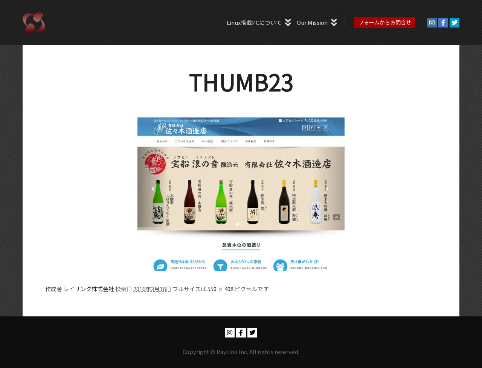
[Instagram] (432, 22)
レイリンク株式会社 (88, 289)
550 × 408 (220, 289)
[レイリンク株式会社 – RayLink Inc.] (34, 22)
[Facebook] (443, 22)
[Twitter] (454, 22)
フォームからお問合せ (384, 22)
